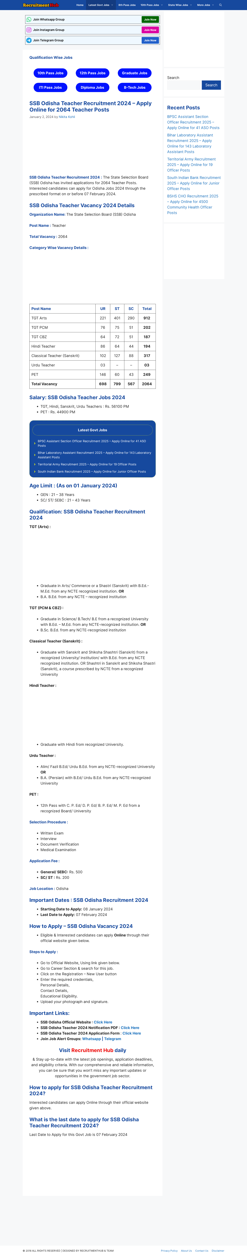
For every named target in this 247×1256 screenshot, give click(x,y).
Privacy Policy (169, 1250)
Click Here (103, 1022)
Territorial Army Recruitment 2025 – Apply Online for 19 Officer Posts (87, 464)
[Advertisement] (92, 150)
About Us (186, 1250)
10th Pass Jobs (150, 5)
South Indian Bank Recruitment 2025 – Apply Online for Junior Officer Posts (92, 471)
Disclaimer (218, 1250)
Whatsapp (91, 1039)
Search (173, 77)
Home (80, 5)
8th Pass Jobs (127, 5)
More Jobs (203, 5)
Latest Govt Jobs (99, 5)
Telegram (112, 1039)
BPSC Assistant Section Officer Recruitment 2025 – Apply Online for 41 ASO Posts (193, 122)
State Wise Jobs (178, 5)
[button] (220, 5)
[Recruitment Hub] (41, 5)
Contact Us (201, 1250)
